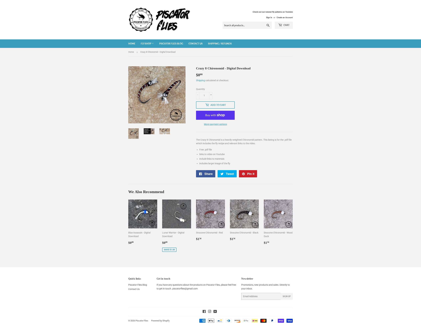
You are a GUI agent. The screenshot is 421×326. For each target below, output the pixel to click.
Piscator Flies (142, 320)
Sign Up (287, 296)
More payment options (215, 124)
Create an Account (285, 17)
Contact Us (195, 43)
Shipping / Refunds (220, 43)
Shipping (200, 80)
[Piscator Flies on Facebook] (204, 312)
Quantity (200, 89)
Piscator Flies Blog (171, 43)
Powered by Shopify (160, 320)
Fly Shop (146, 43)
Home (131, 43)
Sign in (269, 17)
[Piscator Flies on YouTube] (215, 312)
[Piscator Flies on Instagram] (209, 312)
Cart (286, 25)
